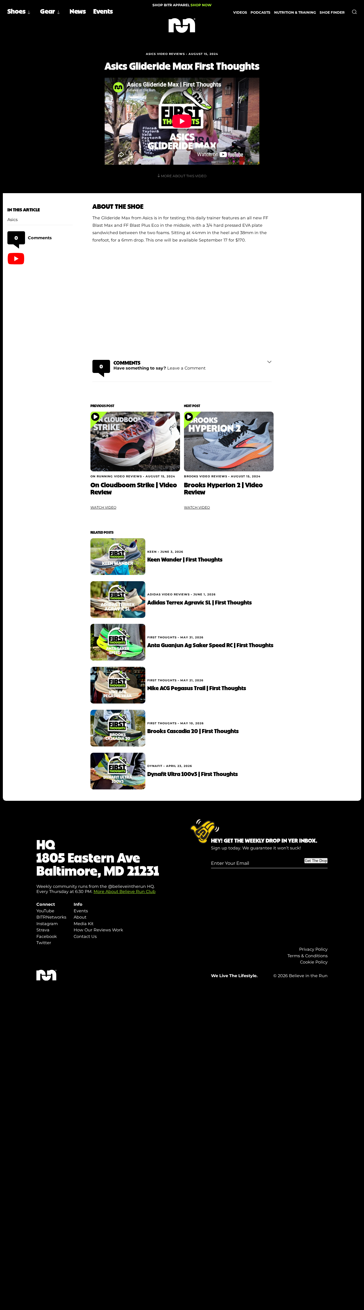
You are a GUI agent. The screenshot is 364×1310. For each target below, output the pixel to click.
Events (103, 10)
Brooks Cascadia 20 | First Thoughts (193, 731)
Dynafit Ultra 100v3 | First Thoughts (192, 773)
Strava (42, 930)
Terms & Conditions (308, 955)
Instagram (47, 923)
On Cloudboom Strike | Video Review (133, 488)
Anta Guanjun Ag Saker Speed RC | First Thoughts (210, 645)
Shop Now (201, 5)
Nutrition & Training (295, 12)
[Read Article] (135, 441)
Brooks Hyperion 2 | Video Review (223, 488)
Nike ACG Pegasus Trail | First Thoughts (196, 688)
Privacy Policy (313, 949)
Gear (47, 10)
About (80, 917)
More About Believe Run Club (125, 891)
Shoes (16, 10)
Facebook (46, 936)
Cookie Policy (314, 962)
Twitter (43, 942)
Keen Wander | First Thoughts (184, 559)
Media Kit (84, 923)
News (78, 10)
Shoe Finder (332, 12)
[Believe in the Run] (182, 25)
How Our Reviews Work (98, 930)
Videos (240, 12)
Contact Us (85, 936)
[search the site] (354, 12)
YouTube (45, 910)
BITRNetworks (51, 917)
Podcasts (260, 12)
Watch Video (103, 507)
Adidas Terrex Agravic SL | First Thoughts (199, 602)
